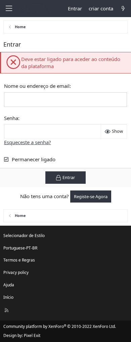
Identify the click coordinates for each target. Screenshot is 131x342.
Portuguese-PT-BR (20, 248)
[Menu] (8, 8)
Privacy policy (16, 272)
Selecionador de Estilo (24, 235)
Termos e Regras (19, 260)
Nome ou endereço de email (37, 85)
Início (8, 297)
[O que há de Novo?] (123, 8)
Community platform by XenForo (59, 326)
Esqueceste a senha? (27, 142)
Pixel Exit (32, 335)
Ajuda (8, 285)
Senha (11, 118)
